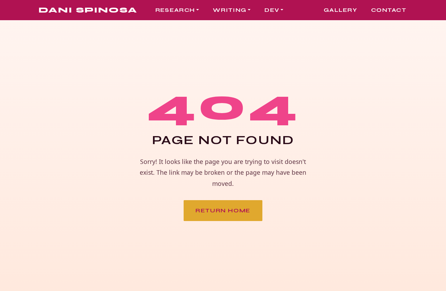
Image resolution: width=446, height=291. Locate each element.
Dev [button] (271, 10)
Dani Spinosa (87, 10)
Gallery (340, 10)
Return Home (223, 210)
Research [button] (175, 10)
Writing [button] (229, 10)
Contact (388, 10)
